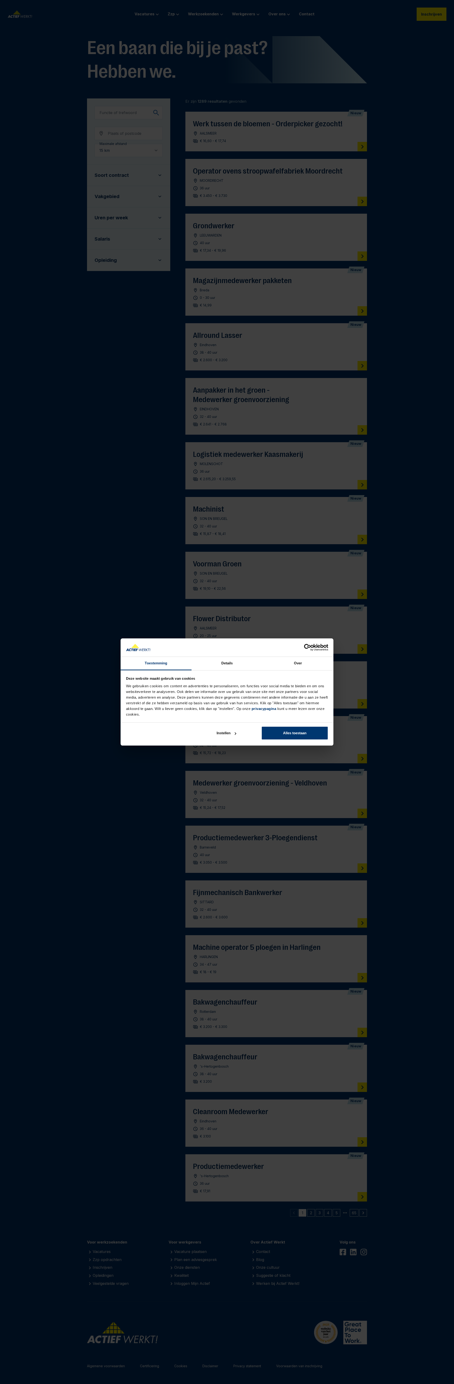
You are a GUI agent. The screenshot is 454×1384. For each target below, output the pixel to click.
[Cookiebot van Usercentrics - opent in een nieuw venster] (307, 647)
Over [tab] (298, 663)
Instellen (224, 733)
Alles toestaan (294, 733)
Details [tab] (227, 663)
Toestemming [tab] (156, 663)
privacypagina (264, 709)
